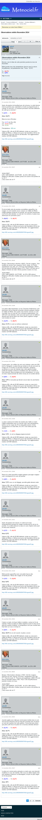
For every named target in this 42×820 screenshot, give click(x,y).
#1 (39, 57)
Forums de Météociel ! (11, 22)
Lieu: (11, 53)
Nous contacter (7, 813)
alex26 (4, 91)
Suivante (37, 800)
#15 (39, 768)
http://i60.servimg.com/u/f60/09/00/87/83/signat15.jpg (17, 139)
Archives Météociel (30, 22)
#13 (39, 672)
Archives (21, 22)
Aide (2, 810)
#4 (39, 206)
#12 (39, 619)
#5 (39, 260)
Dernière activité (16, 38)
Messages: (13, 52)
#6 (39, 305)
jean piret (5, 155)
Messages (5, 38)
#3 (39, 167)
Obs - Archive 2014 (21, 23)
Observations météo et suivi (8, 23)
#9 (39, 471)
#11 (39, 571)
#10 (39, 520)
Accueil (3, 22)
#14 (39, 717)
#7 (39, 361)
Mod (2, 816)
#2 (39, 102)
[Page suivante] (30, 41)
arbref (12, 46)
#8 (39, 419)
